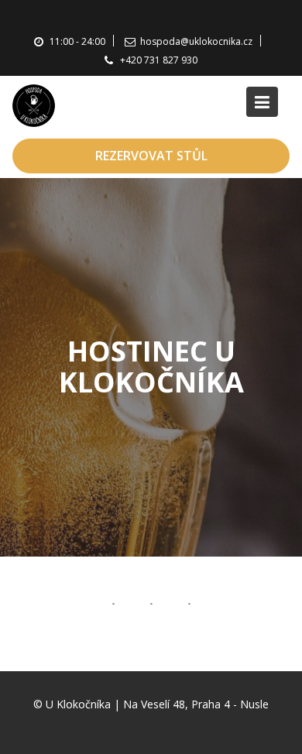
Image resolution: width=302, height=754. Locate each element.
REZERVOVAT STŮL (151, 155)
